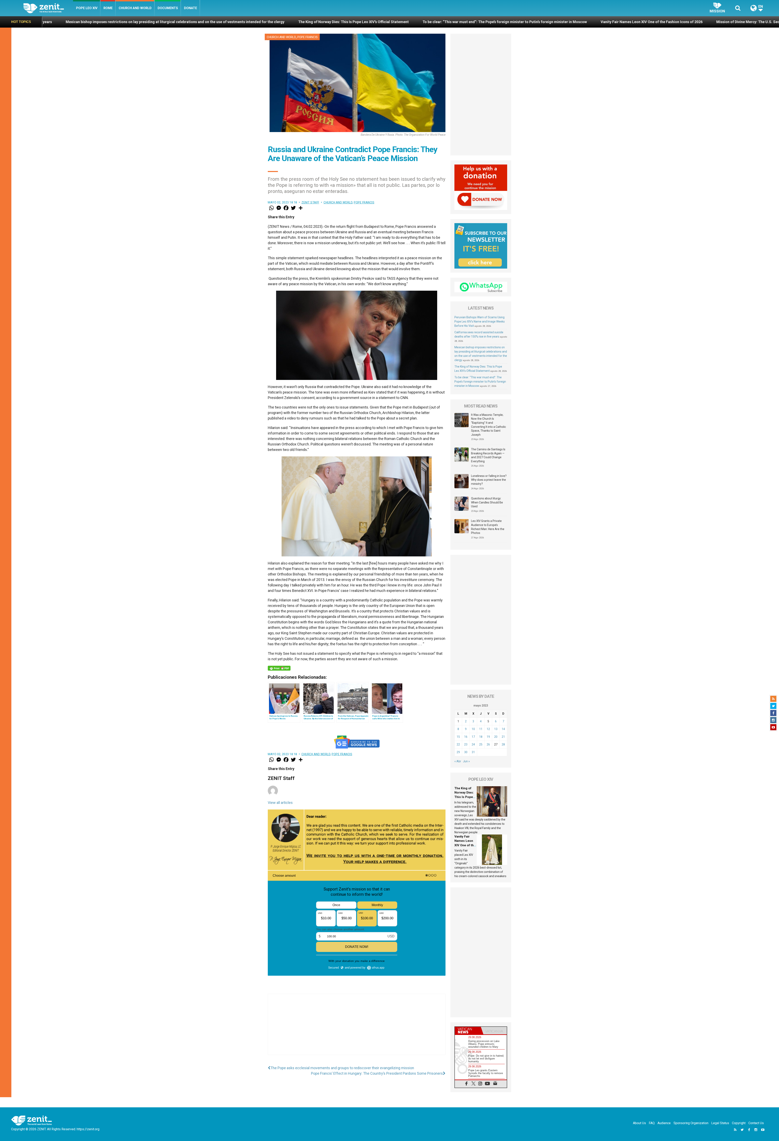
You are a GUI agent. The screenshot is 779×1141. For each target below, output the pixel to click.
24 (473, 744)
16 (465, 736)
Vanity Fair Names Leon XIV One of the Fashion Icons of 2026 (390, 22)
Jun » (466, 761)
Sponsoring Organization (691, 1123)
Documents (168, 8)
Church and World (135, 8)
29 (458, 752)
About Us (639, 1123)
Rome (108, 8)
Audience (664, 1123)
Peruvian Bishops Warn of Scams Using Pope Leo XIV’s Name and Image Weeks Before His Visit (479, 321)
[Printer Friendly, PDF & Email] (279, 668)
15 (458, 736)
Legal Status (720, 1123)
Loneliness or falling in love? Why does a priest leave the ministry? (489, 479)
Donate (190, 8)
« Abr (457, 761)
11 (480, 729)
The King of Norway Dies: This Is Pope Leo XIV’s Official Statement (92, 22)
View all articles (280, 802)
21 (503, 736)
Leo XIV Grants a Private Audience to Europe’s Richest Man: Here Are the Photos (487, 526)
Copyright (739, 1123)
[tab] (468, 1030)
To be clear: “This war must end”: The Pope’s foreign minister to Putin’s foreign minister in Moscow (243, 22)
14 (503, 729)
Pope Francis (307, 37)
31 (473, 752)
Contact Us (756, 1123)
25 (480, 744)
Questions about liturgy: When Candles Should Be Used (487, 502)
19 (488, 736)
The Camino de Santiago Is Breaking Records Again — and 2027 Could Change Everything (488, 455)
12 (488, 729)
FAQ (652, 1123)
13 (495, 729)
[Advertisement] (356, 1028)
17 (473, 736)
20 (495, 736)
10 (473, 729)
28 (503, 744)
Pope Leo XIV (86, 8)
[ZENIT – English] (48, 8)
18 (480, 736)
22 (458, 744)
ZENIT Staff (310, 202)
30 (465, 752)
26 (488, 744)
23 (465, 744)
